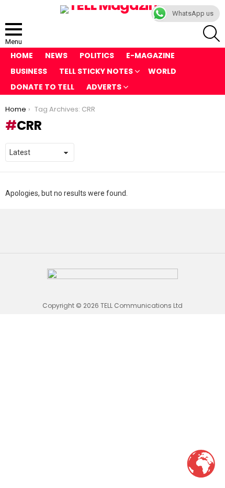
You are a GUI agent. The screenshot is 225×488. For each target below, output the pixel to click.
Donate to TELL (42, 87)
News (56, 55)
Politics (97, 55)
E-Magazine (150, 55)
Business (28, 71)
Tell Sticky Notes (96, 71)
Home (21, 55)
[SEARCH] (211, 33)
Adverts (103, 87)
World (162, 71)
